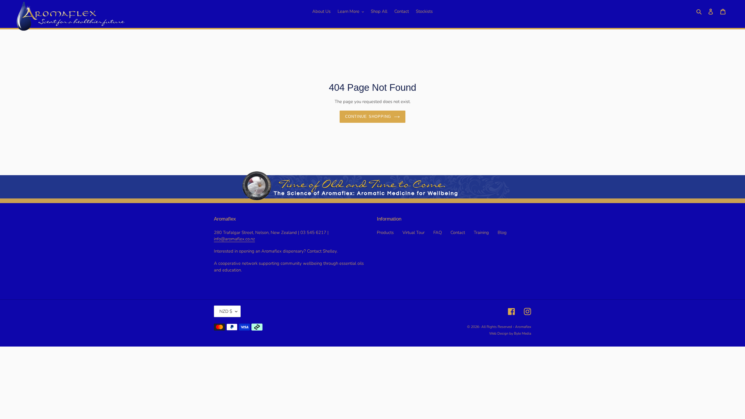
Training (481, 232)
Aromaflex (523, 326)
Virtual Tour (413, 232)
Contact (457, 232)
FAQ (437, 232)
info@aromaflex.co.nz (234, 239)
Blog (502, 232)
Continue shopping (368, 116)
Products (385, 232)
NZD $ (225, 311)
